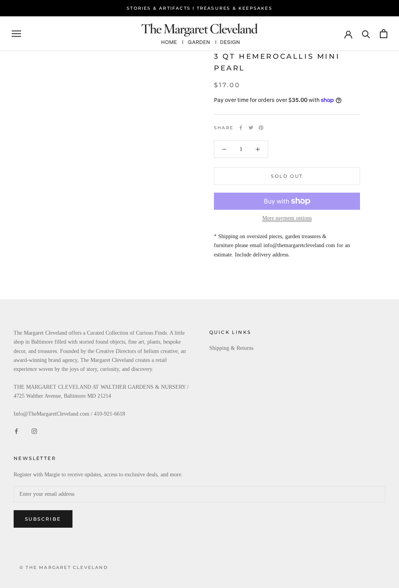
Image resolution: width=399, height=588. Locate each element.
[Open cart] (383, 33)
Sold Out (287, 176)
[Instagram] (34, 430)
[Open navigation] (16, 33)
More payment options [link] (287, 218)
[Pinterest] (261, 127)
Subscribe (43, 519)
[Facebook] (240, 127)
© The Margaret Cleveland (63, 567)
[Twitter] (251, 127)
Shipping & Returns (231, 348)
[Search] (366, 34)
